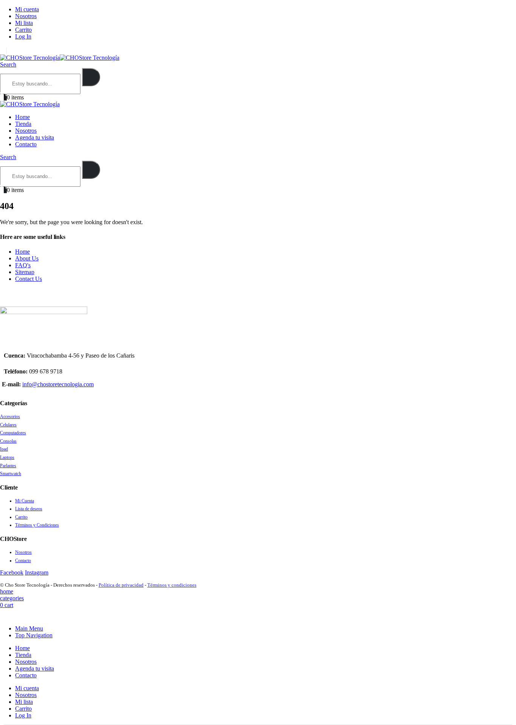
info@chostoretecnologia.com (58, 384)
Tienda (23, 124)
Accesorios (10, 416)
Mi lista (24, 23)
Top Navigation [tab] (34, 635)
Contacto (26, 144)
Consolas (8, 441)
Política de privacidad (121, 585)
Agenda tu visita (34, 137)
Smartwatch (10, 473)
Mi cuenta (27, 9)
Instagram (36, 572)
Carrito (23, 29)
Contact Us (28, 279)
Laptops (7, 457)
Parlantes (8, 465)
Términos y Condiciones (37, 525)
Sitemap (24, 272)
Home (22, 117)
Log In (23, 36)
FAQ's (23, 265)
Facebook (11, 572)
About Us (27, 258)
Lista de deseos (28, 508)
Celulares (8, 425)
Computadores (13, 432)
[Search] (91, 77)
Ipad (4, 449)
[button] (8, 64)
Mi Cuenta (24, 500)
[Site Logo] (59, 57)
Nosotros (26, 16)
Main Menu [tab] (29, 628)
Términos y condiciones (171, 585)
